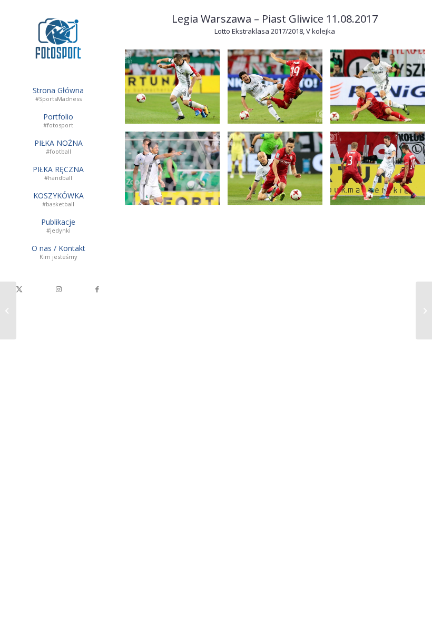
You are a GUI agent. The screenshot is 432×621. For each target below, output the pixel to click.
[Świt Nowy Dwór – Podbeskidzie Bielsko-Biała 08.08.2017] (8, 310)
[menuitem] (58, 95)
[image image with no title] (176, 90)
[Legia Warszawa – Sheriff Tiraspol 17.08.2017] (424, 310)
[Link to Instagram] (58, 289)
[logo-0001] (58, 38)
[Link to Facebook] (97, 289)
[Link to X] (19, 289)
